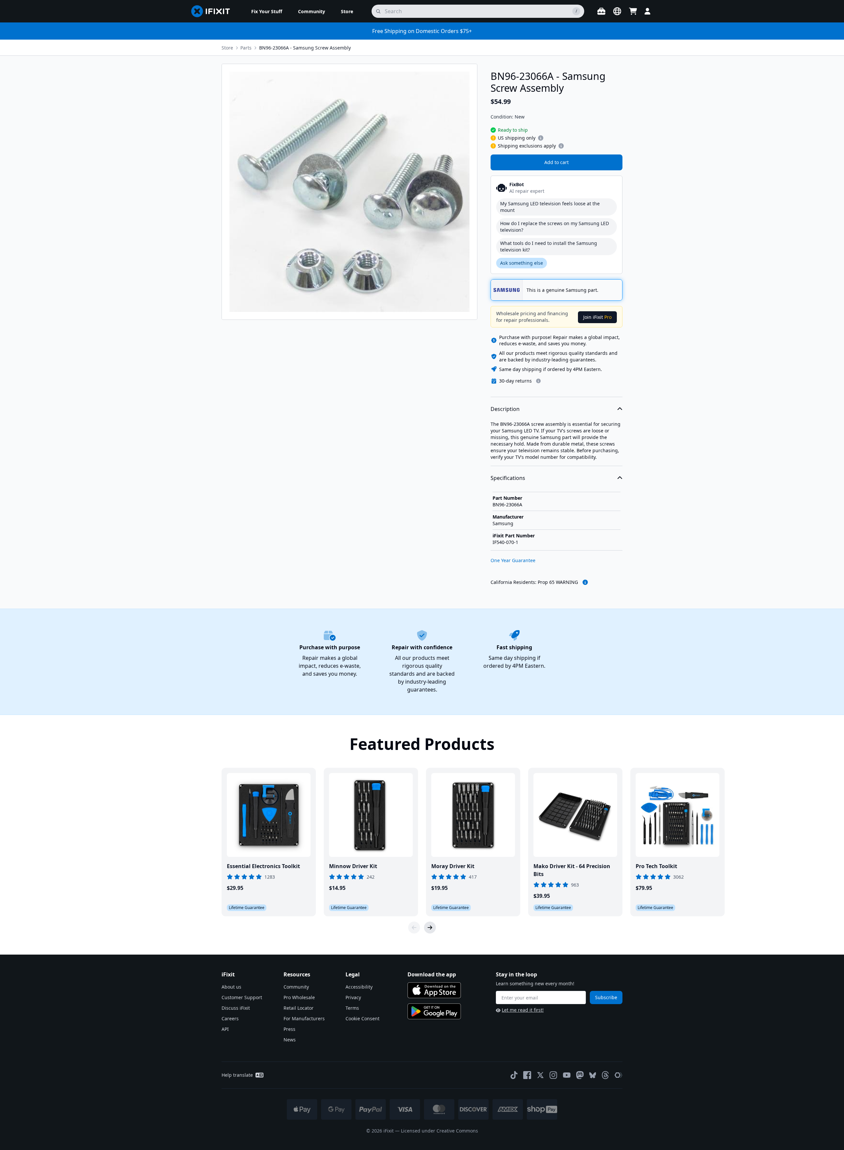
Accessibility (359, 987)
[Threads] (605, 1075)
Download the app (431, 974)
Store (227, 48)
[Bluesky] (592, 1075)
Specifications (508, 478)
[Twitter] (540, 1075)
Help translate (237, 1075)
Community (296, 987)
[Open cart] (633, 11)
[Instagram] (554, 1075)
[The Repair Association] (618, 1075)
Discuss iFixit (236, 1008)
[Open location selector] (617, 11)
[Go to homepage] (213, 11)
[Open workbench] (601, 11)
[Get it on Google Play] (434, 1011)
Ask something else (521, 263)
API (225, 1029)
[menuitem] (266, 11)
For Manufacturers (304, 1018)
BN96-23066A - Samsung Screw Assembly (305, 48)
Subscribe (606, 997)
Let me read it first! (523, 1010)
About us (231, 987)
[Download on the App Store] (434, 990)
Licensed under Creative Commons (439, 1131)
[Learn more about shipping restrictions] (540, 138)
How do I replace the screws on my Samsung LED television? (554, 226)
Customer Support (242, 997)
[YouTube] (567, 1075)
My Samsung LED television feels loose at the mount (550, 206)
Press (289, 1029)
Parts (246, 48)
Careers (230, 1018)
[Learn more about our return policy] (538, 381)
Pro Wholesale (299, 997)
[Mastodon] (580, 1075)
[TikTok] (514, 1075)
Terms (352, 1008)
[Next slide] (430, 927)
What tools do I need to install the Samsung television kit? (548, 246)
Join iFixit (597, 317)
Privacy (353, 997)
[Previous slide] (414, 927)
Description (505, 409)
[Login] (647, 11)
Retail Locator (299, 1008)
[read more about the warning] (585, 582)
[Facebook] (527, 1075)
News (290, 1039)
